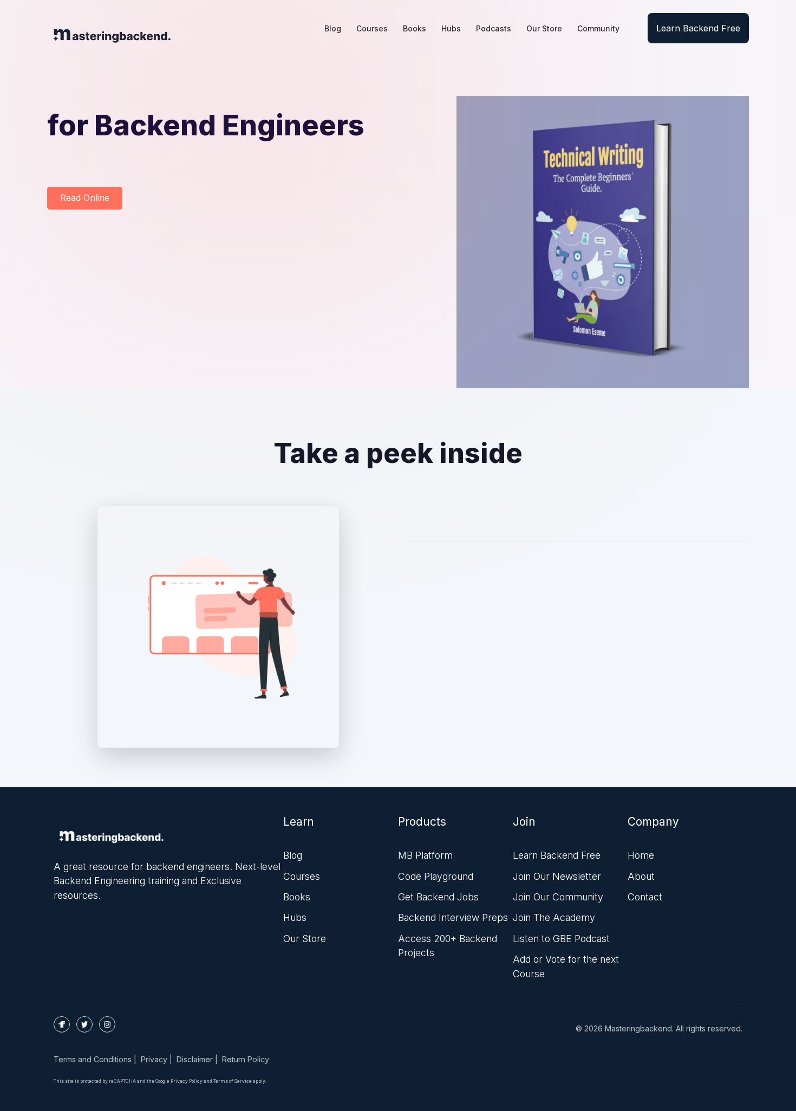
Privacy (154, 1059)
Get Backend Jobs (438, 897)
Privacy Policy (187, 1081)
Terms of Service (232, 1081)
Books (296, 897)
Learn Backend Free (698, 28)
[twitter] (84, 1024)
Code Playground (435, 876)
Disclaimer (195, 1059)
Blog (292, 855)
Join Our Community (558, 897)
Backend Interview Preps (453, 917)
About (641, 876)
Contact (645, 897)
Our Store (544, 28)
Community (598, 28)
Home (641, 855)
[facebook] (62, 1024)
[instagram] (107, 1024)
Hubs (294, 917)
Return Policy (245, 1059)
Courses (301, 876)
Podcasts (493, 28)
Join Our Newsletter (557, 876)
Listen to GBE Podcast (561, 938)
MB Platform (425, 855)
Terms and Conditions (93, 1059)
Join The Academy (554, 917)
